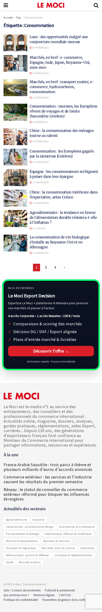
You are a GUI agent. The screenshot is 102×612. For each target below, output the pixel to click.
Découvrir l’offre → (51, 351)
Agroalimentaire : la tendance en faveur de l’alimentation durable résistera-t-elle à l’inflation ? (63, 217)
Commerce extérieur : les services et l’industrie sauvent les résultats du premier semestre (48, 479)
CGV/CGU (65, 595)
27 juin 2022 (39, 228)
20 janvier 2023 (40, 162)
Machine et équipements (22, 541)
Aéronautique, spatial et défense (27, 555)
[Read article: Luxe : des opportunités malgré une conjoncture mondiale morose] (15, 42)
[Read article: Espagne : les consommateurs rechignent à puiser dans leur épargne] (15, 177)
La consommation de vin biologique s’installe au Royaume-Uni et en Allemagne (59, 242)
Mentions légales (44, 595)
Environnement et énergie (22, 534)
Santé (10, 562)
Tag (18, 17)
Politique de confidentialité (21, 600)
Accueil (8, 17)
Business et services (56, 541)
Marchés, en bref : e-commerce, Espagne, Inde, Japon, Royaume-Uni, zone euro (60, 62)
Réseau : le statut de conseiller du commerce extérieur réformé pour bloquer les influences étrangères (46, 494)
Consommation (33, 17)
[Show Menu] (6, 5)
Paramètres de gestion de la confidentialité (69, 600)
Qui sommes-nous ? (16, 595)
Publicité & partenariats (60, 590)
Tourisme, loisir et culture (58, 548)
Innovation (87, 548)
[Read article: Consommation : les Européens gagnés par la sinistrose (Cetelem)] (15, 157)
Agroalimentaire (16, 519)
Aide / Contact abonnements (22, 590)
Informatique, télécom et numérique (68, 534)
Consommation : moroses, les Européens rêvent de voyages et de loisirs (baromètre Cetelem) (63, 111)
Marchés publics (30, 562)
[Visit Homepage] (50, 5)
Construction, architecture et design (30, 526)
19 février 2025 (40, 73)
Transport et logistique (21, 548)
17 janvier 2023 (40, 182)
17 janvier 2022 (40, 253)
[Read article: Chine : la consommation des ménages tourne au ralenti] (15, 136)
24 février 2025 (40, 47)
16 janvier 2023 (40, 203)
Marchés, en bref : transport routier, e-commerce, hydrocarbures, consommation (62, 87)
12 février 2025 (40, 97)
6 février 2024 (39, 122)
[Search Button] (96, 5)
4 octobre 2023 (40, 141)
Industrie (38, 519)
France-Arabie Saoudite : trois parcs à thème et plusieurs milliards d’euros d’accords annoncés (48, 467)
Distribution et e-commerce (77, 526)
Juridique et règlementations (73, 555)
